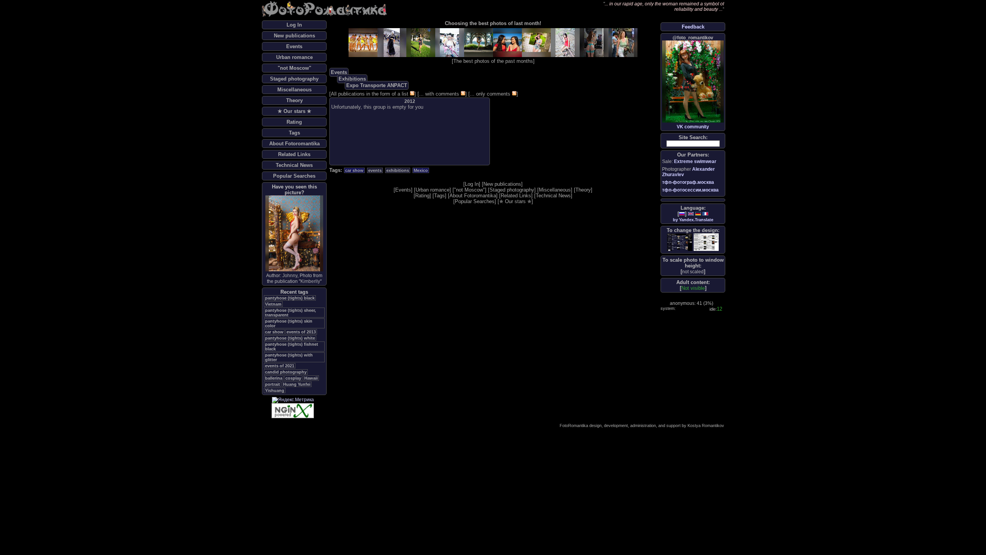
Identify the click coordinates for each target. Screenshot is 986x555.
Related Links (294, 154)
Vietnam (273, 304)
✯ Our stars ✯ (294, 111)
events (375, 170)
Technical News (294, 165)
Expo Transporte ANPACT (376, 85)
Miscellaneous (294, 89)
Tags (294, 133)
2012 (409, 101)
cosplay (293, 378)
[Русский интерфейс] (682, 213)
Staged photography (294, 79)
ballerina (273, 378)
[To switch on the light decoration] (706, 242)
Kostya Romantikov (706, 425)
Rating (294, 122)
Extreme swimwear (695, 161)
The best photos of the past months (493, 61)
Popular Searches (294, 176)
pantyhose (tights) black (290, 298)
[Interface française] (705, 213)
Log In (294, 25)
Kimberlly (310, 281)
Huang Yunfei (296, 384)
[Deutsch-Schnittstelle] (698, 213)
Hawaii (311, 378)
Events (294, 46)
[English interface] (691, 213)
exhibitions (397, 170)
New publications (294, 36)
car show (274, 332)
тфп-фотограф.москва (688, 182)
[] (693, 271)
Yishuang (274, 390)
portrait (272, 384)
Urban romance (294, 57)
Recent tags (294, 292)
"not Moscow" (294, 68)
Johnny (289, 275)
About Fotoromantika (294, 143)
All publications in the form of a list (369, 94)
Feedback (693, 27)
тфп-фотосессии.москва (690, 190)
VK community (693, 127)
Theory (294, 100)
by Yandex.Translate (693, 219)
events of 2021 (279, 365)
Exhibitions (352, 79)
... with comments (439, 94)
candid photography (286, 372)
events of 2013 (301, 332)
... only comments (490, 94)
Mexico (421, 170)
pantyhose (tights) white (290, 338)
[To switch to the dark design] (679, 242)
